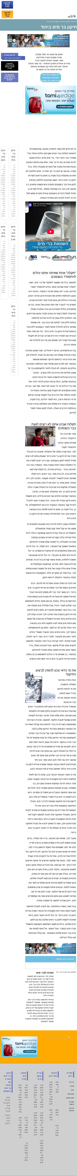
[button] (40, 9)
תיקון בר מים (65, 21)
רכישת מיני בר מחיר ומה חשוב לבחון (25, 1125)
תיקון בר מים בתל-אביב (13, 233)
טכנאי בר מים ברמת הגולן (56, 1130)
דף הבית (74, 21)
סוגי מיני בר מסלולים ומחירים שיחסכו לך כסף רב (18, 1127)
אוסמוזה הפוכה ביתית (55, 1112)
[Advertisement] (50, 130)
